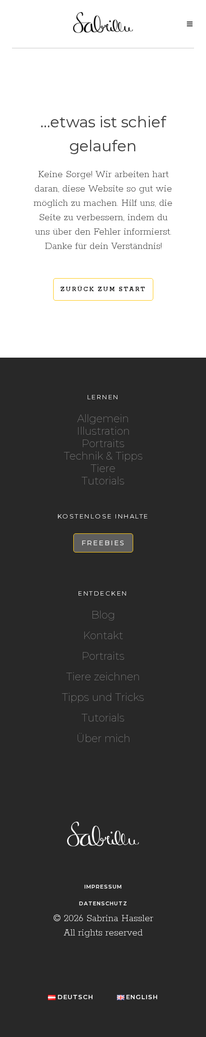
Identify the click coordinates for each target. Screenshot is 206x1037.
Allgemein (103, 418)
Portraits (103, 443)
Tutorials (103, 480)
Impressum (103, 886)
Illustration (103, 431)
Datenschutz (103, 903)
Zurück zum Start (103, 289)
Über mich (103, 739)
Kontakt (103, 636)
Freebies (103, 543)
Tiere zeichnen (103, 677)
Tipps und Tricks (103, 697)
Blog (103, 615)
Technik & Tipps (103, 456)
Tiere (103, 468)
